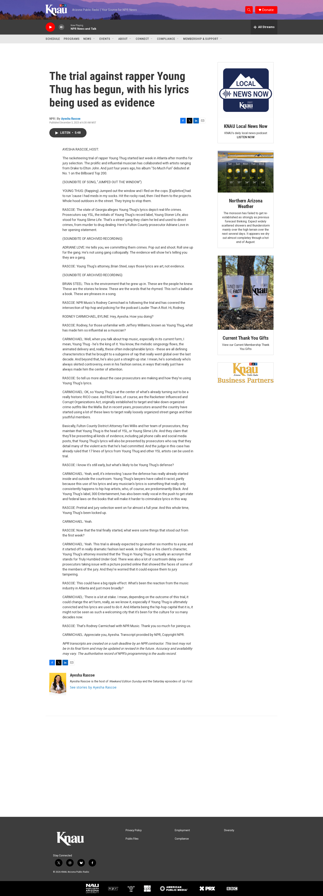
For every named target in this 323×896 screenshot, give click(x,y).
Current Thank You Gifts (245, 338)
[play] (50, 27)
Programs (72, 38)
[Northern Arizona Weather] (245, 172)
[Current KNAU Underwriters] (245, 373)
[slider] (67, 27)
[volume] (61, 27)
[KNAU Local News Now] (245, 90)
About (123, 38)
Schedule (53, 38)
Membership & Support (200, 38)
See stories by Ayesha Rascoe (93, 687)
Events (104, 38)
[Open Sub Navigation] (94, 38)
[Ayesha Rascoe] (57, 684)
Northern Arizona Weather (245, 203)
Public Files (132, 838)
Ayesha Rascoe (70, 118)
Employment (182, 830)
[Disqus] (161, 766)
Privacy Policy (134, 830)
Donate (268, 10)
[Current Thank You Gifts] (245, 293)
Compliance (166, 38)
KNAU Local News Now (245, 126)
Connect (142, 38)
